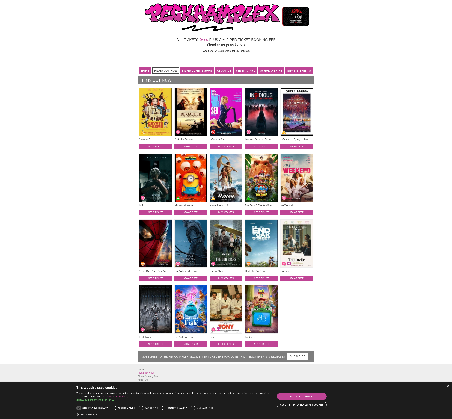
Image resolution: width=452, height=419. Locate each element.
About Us (224, 70)
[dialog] (226, 400)
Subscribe (297, 356)
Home (145, 70)
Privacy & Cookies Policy (115, 396)
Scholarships (271, 70)
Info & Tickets (155, 147)
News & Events (299, 70)
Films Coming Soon (197, 70)
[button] (173, 400)
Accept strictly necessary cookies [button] (301, 404)
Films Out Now (165, 70)
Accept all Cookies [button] (302, 396)
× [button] (448, 386)
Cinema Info (246, 70)
